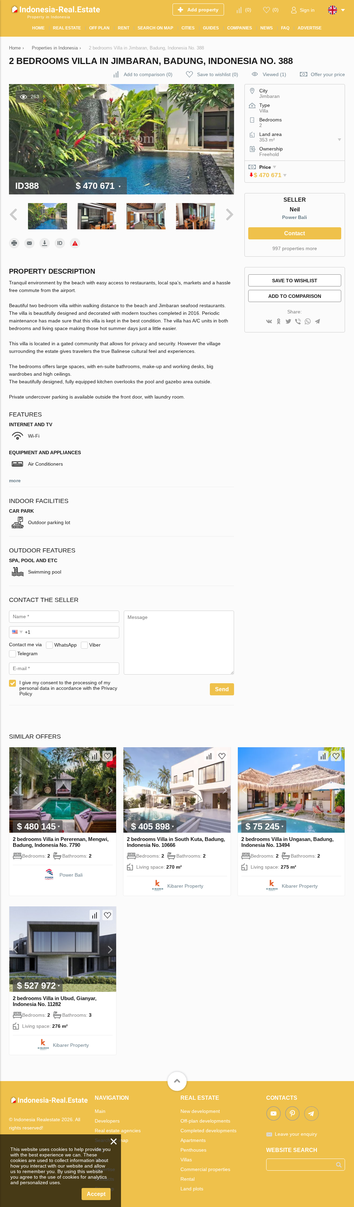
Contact (294, 233)
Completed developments (208, 1130)
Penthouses (193, 1150)
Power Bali (294, 217)
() (248, 9)
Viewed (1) (274, 74)
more (15, 480)
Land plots (191, 1188)
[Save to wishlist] (107, 756)
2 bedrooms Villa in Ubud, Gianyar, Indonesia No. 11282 (54, 1001)
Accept (96, 1194)
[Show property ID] (60, 243)
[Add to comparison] (95, 756)
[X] (288, 322)
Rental (187, 1179)
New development (200, 1111)
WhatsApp (65, 644)
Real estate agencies (118, 1130)
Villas (186, 1159)
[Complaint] (75, 243)
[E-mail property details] (29, 243)
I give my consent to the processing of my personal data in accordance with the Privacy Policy (68, 688)
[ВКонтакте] (269, 322)
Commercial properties (205, 1169)
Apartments (193, 1140)
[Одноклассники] (278, 322)
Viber (95, 644)
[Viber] (298, 322)
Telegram (27, 653)
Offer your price (328, 74)
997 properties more (294, 248)
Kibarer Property (185, 886)
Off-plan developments (205, 1121)
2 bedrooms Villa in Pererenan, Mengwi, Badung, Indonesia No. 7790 (61, 842)
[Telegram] (317, 322)
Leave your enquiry (296, 1134)
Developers (107, 1121)
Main (100, 1111)
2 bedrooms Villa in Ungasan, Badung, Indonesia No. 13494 (287, 842)
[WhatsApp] (307, 322)
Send (222, 689)
